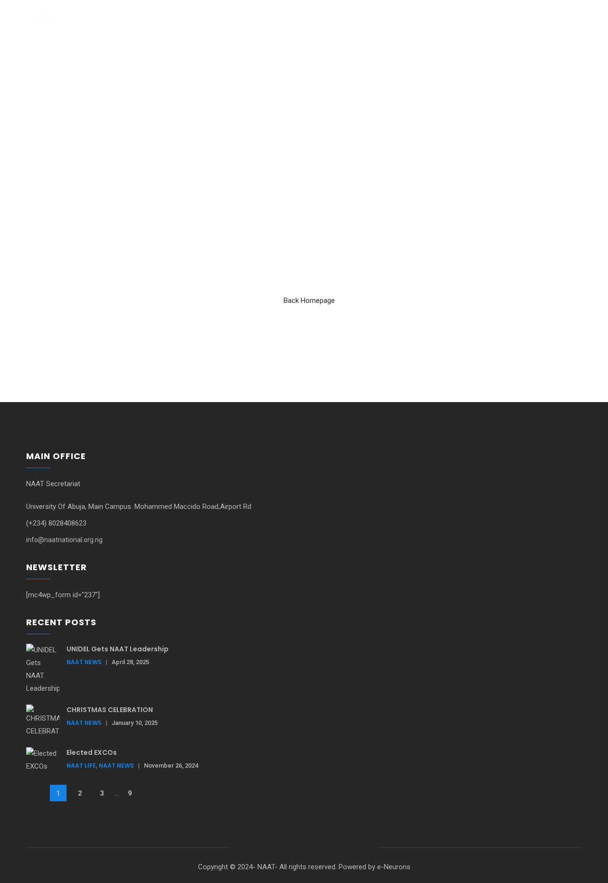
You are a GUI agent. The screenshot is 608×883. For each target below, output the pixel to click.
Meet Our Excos (375, 18)
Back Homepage (309, 300)
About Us (245, 18)
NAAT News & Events (305, 18)
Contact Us (477, 18)
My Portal (429, 18)
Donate (521, 18)
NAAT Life (81, 765)
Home (210, 18)
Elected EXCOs (91, 752)
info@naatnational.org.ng (64, 540)
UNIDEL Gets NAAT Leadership (117, 649)
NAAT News (84, 662)
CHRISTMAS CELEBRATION (109, 709)
